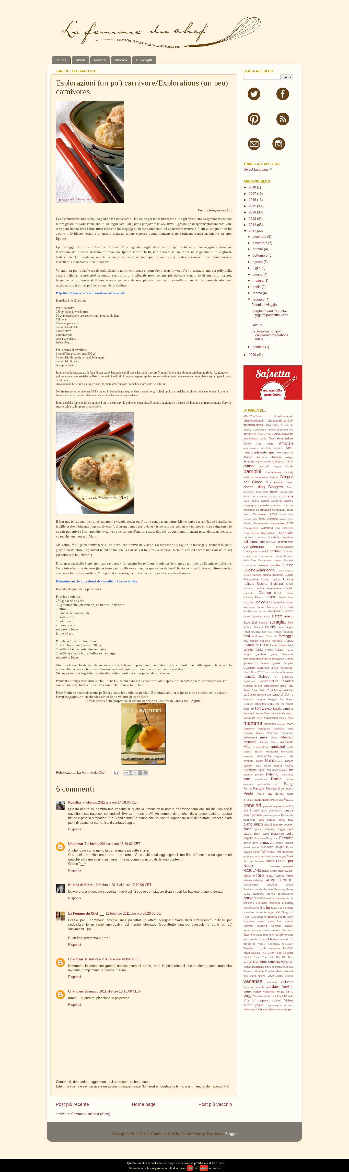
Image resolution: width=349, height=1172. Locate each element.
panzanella (263, 784)
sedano (270, 898)
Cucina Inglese (271, 579)
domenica (279, 602)
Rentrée (259, 861)
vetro (289, 991)
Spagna (272, 916)
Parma (247, 788)
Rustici (289, 875)
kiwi (291, 690)
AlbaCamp (287, 433)
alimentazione (284, 438)
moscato (248, 756)
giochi (259, 658)
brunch (274, 491)
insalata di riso (252, 685)
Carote (272, 514)
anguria (278, 448)
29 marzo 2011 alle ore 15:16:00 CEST (113, 991)
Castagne (272, 518)
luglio (257, 268)
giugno (258, 274)
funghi (247, 654)
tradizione (258, 966)
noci (258, 765)
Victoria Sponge (262, 996)
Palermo (272, 774)
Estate (277, 616)
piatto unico (253, 824)
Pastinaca (277, 799)
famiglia (277, 622)
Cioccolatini (267, 533)
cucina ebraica (252, 574)
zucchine (268, 1009)
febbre (247, 627)
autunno (249, 466)
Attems (267, 461)
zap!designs (273, 1005)
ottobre (258, 249)
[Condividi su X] (135, 772)
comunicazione (284, 546)
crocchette (249, 565)
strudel (289, 921)
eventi (288, 616)
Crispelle (288, 560)
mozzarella (264, 756)
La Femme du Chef (92, 772)
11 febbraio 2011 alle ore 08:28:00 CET (134, 913)
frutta (289, 649)
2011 (253, 231)
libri (258, 708)
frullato (279, 649)
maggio (258, 280)
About (80, 60)
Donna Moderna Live (271, 607)
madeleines (271, 717)
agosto (258, 262)
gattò (274, 654)
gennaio (259, 347)
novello (289, 765)
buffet (246, 496)
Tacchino (249, 934)
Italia (290, 685)
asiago (289, 457)
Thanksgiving (251, 952)
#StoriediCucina (253, 424)
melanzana (250, 737)
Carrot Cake (250, 519)
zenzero (288, 1005)
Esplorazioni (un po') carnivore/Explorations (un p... (269, 335)
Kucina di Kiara (80, 885)
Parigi (288, 783)
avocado (264, 466)
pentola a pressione (275, 806)
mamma (252, 723)
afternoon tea (285, 429)
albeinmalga (250, 438)
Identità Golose (256, 676)
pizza (247, 833)
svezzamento (271, 930)
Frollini (269, 649)
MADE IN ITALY (253, 717)
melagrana (287, 733)
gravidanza (250, 663)
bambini (252, 471)
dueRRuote (250, 611)
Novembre (250, 769)
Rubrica (121, 60)
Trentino (248, 971)
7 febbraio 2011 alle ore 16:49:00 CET (112, 844)
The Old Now (284, 957)
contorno (288, 551)
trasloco (269, 966)
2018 (253, 187)
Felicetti (258, 627)
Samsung (279, 889)
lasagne (272, 699)
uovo (271, 975)
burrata (256, 496)
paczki (259, 774)
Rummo (279, 875)
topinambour (251, 962)
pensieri (252, 805)
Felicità (270, 627)
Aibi (255, 434)
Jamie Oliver (250, 690)
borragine (249, 492)
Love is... (258, 325)
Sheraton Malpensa (268, 902)
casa (262, 518)
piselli (290, 829)
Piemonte (269, 829)
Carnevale (259, 514)
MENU (274, 737)
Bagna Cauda (283, 466)
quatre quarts (251, 856)
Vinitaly (277, 996)
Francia (288, 640)
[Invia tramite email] (125, 772)
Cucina (287, 565)
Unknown (75, 844)
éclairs (262, 611)
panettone (261, 779)
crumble (275, 565)
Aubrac (289, 461)
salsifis (289, 884)
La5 (269, 694)
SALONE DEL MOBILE (279, 880)
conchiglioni (250, 551)
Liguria (277, 708)
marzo (258, 293)
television (287, 943)
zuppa (287, 1009)
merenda (249, 742)
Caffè (289, 496)
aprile (257, 287)
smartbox (248, 912)
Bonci (290, 487)
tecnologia (273, 943)
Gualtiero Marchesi (256, 667)
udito (278, 971)
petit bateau (267, 819)
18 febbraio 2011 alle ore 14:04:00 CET (113, 959)
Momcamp (272, 751)
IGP (276, 676)
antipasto (260, 452)
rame (275, 856)
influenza (287, 676)
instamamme (271, 685)
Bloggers (275, 487)
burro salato (268, 496)
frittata (273, 645)
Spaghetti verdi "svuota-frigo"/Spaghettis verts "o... (269, 315)
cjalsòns (260, 537)
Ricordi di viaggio (264, 305)
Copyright (144, 60)
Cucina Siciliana (270, 583)
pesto (276, 815)
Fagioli (263, 622)
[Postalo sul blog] (130, 772)
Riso (260, 875)
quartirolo (287, 851)
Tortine (247, 966)
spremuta (248, 921)
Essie (267, 616)
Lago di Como (282, 694)
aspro (258, 461)
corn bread (276, 556)
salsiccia (272, 884)
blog (261, 487)
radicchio (266, 856)
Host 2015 (257, 672)
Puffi (263, 851)
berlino (274, 477)
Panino (276, 779)
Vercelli (259, 987)
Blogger (230, 1134)
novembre (260, 243)
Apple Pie (287, 452)
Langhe (260, 699)
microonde (286, 742)
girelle (267, 658)
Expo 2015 (250, 622)
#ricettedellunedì (253, 420)
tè (287, 939)
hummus (288, 672)
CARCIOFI (279, 509)
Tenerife (248, 948)
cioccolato (284, 532)
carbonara (264, 509)
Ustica (279, 975)
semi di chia (286, 898)
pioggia (281, 829)
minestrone (262, 747)
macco (289, 713)
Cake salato (251, 500)
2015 (253, 206)
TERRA (260, 948)
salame (247, 880)
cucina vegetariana (268, 588)
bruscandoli (286, 492)
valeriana (272, 982)
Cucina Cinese (284, 570)
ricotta (273, 870)
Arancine (262, 457)
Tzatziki (269, 971)
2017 (253, 194)
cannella (264, 505)
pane (247, 779)
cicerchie (288, 528)
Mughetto (280, 756)
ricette (270, 861)
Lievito (267, 708)
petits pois (285, 819)
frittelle (282, 645)
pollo (289, 833)
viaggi (247, 996)
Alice (271, 438)
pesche (267, 815)
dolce (260, 602)
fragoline (265, 640)
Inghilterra (249, 681)
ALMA (247, 443)
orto (290, 769)
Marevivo (248, 728)
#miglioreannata (283, 416)
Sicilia (265, 907)
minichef (278, 746)
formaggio (286, 636)
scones (270, 893)
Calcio (265, 500)
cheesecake (277, 523)
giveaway (278, 658)
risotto (269, 875)
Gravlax (265, 663)
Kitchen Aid (281, 690)
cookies (247, 556)
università (287, 971)
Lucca (274, 713)
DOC (252, 602)
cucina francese (273, 574)
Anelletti (266, 448)
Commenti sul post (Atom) (90, 1114)
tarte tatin (268, 934)
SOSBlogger (258, 916)
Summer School (282, 925)
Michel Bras (268, 742)
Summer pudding (255, 925)
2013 (253, 219)
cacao (280, 496)
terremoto (274, 948)
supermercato (252, 930)
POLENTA (277, 833)
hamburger (287, 667)
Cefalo (247, 523)
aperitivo (274, 452)
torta (263, 962)
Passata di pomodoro (280, 788)
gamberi (261, 654)
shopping (287, 902)
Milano (248, 746)
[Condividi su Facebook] (140, 772)
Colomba (271, 542)
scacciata (258, 893)
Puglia (270, 851)
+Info (203, 1168)
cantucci (276, 505)
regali (282, 856)
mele (263, 737)
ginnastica (249, 658)
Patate (288, 800)
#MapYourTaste (252, 416)
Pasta (248, 793)
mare (290, 723)
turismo (259, 971)
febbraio (259, 299)
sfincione (248, 902)
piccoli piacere (273, 824)
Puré (278, 851)
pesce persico (252, 815)
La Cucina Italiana (254, 694)
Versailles (268, 991)
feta (280, 627)
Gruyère (288, 663)
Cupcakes (249, 593)
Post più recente (72, 1104)
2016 (253, 200)
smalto (289, 907)
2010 (253, 355)
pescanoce (275, 810)
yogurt (259, 1005)
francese (277, 640)
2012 (253, 225)
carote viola (286, 514)
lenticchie (260, 703)
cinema (255, 533)
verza (280, 991)
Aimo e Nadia (266, 434)
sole (278, 912)
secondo (259, 898)
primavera (267, 842)
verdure (272, 986)
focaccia (288, 631)
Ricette (100, 60)
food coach (258, 636)
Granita (289, 658)
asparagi (248, 461)
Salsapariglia (251, 884)
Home (62, 60)
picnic (258, 829)
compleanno (253, 546)
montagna (287, 751)
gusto (274, 667)
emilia (246, 616)
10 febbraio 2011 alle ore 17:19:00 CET (123, 885)
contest (275, 551)
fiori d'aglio (274, 631)
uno (245, 975)
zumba (279, 1009)
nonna (278, 765)
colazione (287, 537)
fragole (254, 640)
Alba (277, 433)
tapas (258, 934)
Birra (268, 482)
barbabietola (273, 472)
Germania (287, 654)
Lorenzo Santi (261, 713)
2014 (253, 212)
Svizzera (287, 930)
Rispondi (74, 829)
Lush (282, 713)
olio (269, 769)
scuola (248, 898)
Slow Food (277, 907)
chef (290, 523)
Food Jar (271, 636)
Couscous (264, 560)
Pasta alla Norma (270, 793)
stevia (261, 921)
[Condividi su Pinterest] (145, 772)
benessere (261, 477)
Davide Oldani (283, 593)
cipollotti (248, 537)
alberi (263, 438)
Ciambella (267, 527)
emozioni (257, 616)
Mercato (287, 737)
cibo (278, 528)
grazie (276, 663)
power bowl (250, 842)
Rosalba (74, 802)
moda (290, 747)
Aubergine (278, 461)
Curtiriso (265, 593)
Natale (270, 760)
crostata (263, 565)
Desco (259, 597)
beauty (289, 472)
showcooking (251, 907)
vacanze (252, 981)
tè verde (259, 943)
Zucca (257, 1009)
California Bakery (282, 500)
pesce (288, 810)
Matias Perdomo (267, 733)
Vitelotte (276, 1000)
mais (290, 717)
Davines (248, 597)
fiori (264, 631)
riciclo (265, 870)
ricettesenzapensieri (281, 866)
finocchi (255, 631)
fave (290, 622)
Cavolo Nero (285, 519)
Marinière (278, 728)
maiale (283, 717)
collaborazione (254, 542)
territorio (288, 948)
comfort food (285, 541)
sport (290, 916)
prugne (279, 846)
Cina (246, 533)
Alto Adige (265, 443)
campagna (249, 505)
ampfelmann (250, 448)
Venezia (248, 987)
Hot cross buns (273, 672)
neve (280, 761)
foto (245, 640)
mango (281, 724)
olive (275, 769)
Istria (283, 685)
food (246, 636)
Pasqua (258, 788)
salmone (258, 880)
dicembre (260, 236)
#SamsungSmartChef (280, 420)
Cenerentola (260, 523)
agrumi (247, 433)
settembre (261, 255)
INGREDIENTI (269, 681)
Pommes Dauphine (266, 838)
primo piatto (251, 847)
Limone (288, 708)
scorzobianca (285, 893)
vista (290, 996)
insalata (287, 681)
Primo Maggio (284, 842)
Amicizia (286, 443)
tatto (282, 939)
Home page (144, 1104)
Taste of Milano (268, 939)
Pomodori (286, 838)
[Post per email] (116, 772)
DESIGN (270, 597)
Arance (247, 457)
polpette (248, 838)
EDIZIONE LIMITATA (280, 611)
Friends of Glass (256, 645)
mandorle (270, 723)
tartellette (281, 934)
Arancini (276, 457)
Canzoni (288, 505)
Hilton (246, 672)
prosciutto (267, 846)
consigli (263, 551)
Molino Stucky (252, 751)
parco (277, 784)
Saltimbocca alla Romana (258, 889)
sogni (271, 912)
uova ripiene (258, 975)
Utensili (289, 975)
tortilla (289, 962)
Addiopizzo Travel (264, 429)
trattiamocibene (284, 966)
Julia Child (266, 690)
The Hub (268, 957)
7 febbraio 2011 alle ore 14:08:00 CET (110, 802)
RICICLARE (252, 870)
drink (290, 607)
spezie (282, 916)
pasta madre (262, 799)
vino (284, 995)
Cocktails (273, 537)
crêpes (277, 560)
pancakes (287, 774)
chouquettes (250, 528)
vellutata (287, 982)
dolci (269, 602)
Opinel (283, 770)
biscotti (248, 487)
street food (275, 921)
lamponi (248, 699)
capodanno (250, 509)
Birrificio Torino (283, 482)
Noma (267, 765)
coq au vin (261, 556)
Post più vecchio (215, 1104)
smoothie (260, 912)
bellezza (248, 477)
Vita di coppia (255, 1000)
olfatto (261, 770)
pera (264, 810)
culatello (288, 588)
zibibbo (247, 1009)
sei (277, 898)
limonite (247, 713)
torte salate (276, 962)
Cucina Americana (258, 570)
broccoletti (262, 492)
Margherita (264, 728)
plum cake (261, 833)
